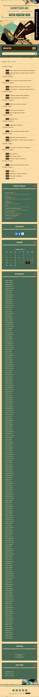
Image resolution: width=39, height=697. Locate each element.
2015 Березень (9, 397)
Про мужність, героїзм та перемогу (19, 147)
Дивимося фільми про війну (17, 137)
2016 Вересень (9, 431)
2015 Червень (9, 403)
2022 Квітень (8, 552)
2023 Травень (9, 565)
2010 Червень (9, 301)
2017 (9, 61)
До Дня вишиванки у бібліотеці (18, 98)
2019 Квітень (8, 485)
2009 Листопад (9, 288)
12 (23, 257)
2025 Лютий (8, 605)
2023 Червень (9, 567)
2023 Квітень (8, 563)
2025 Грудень (9, 622)
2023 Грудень (9, 578)
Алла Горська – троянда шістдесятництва (21, 89)
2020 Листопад (9, 521)
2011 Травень (9, 317)
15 (6, 260)
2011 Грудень (9, 328)
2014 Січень (8, 372)
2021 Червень (9, 533)
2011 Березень (9, 313)
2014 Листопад (9, 389)
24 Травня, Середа (7, 91)
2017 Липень (8, 450)
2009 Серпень (9, 282)
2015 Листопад (9, 412)
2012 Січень (8, 330)
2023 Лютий (8, 559)
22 (6, 262)
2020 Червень (9, 512)
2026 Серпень (9, 638)
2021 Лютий (8, 525)
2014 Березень (9, 374)
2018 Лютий (8, 464)
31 (15, 265)
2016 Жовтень (9, 433)
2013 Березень (9, 355)
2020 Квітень (8, 508)
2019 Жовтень (9, 496)
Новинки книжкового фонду (12, 208)
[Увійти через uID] (16, 233)
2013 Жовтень (9, 366)
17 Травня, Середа (7, 115)
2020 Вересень (9, 517)
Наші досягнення (10, 212)
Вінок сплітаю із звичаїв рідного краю (20, 80)
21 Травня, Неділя (7, 106)
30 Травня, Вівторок (7, 76)
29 (6, 265)
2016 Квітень (8, 422)
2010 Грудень (9, 307)
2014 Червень (9, 380)
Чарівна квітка (13, 119)
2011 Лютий (8, 311)
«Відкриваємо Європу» (16, 125)
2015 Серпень (9, 406)
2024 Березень (9, 584)
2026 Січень (8, 624)
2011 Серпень (9, 320)
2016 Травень (9, 424)
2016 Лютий (8, 418)
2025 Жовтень (9, 621)
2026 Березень (9, 628)
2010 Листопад (9, 305)
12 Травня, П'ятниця (7, 127)
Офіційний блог (9, 671)
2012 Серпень (9, 341)
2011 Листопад (9, 326)
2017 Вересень (9, 454)
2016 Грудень (9, 437)
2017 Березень (9, 443)
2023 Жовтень (9, 575)
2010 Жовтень (9, 303)
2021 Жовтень (9, 540)
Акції (6, 205)
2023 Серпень (9, 571)
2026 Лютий (8, 626)
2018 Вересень (9, 473)
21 (32, 260)
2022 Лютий (8, 548)
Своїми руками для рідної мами (18, 131)
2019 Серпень (9, 492)
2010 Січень (8, 292)
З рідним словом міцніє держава (19, 95)
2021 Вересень (9, 538)
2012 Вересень (9, 343)
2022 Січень (8, 546)
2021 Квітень (8, 529)
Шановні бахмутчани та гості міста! (19, 86)
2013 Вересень (9, 364)
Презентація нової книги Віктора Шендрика (22, 70)
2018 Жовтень (9, 475)
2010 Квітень (8, 298)
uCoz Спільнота (9, 673)
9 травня (12, 171)
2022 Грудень (9, 556)
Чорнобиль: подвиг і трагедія (18, 173)
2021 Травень (9, 531)
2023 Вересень (9, 573)
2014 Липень (8, 382)
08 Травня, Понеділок (8, 149)
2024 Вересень (9, 596)
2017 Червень (9, 449)
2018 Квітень (8, 468)
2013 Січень (8, 351)
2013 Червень (9, 361)
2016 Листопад (9, 435)
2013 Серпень (9, 363)
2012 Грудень (9, 349)
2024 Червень (9, 590)
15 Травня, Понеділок (8, 121)
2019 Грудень (9, 500)
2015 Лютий (8, 395)
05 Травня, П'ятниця (7, 161)
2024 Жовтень (9, 598)
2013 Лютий (8, 353)
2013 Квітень (8, 357)
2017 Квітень (8, 445)
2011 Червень (9, 319)
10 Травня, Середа (7, 143)
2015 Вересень (9, 408)
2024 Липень (8, 592)
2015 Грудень (9, 414)
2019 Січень (8, 479)
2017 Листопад (9, 458)
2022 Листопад (9, 554)
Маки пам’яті (13, 153)
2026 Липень (8, 636)
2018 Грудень (9, 477)
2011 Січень (8, 309)
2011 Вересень (9, 322)
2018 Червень (9, 471)
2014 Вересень (9, 385)
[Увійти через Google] (22, 233)
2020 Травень (9, 510)
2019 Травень (9, 487)
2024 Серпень (9, 594)
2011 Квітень (8, 315)
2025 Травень (9, 611)
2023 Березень (9, 561)
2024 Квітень (8, 586)
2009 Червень (9, 280)
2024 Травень (9, 588)
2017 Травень (9, 447)
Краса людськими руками (17, 112)
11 (19, 257)
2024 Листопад (9, 600)
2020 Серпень (9, 515)
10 (15, 257)
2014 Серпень (9, 384)
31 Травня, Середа (7, 66)
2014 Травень (9, 378)
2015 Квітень (8, 399)
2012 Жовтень (9, 345)
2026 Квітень (8, 630)
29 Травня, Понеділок (8, 82)
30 (11, 265)
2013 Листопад (9, 368)
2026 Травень (9, 632)
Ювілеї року (8, 218)
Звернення (8, 202)
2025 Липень (8, 615)
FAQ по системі (9, 675)
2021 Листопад (9, 542)
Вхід (28, 15)
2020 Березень (9, 506)
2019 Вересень (9, 494)
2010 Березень (9, 296)
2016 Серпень (9, 429)
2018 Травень (9, 470)
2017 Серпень (9, 452)
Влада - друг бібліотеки (11, 215)
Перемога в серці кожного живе (18, 165)
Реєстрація (20, 15)
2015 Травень (9, 401)
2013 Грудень (9, 370)
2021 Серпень (9, 536)
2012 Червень (9, 338)
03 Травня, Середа (7, 167)
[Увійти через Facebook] (19, 233)
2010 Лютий (8, 294)
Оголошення (8, 197)
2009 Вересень (9, 284)
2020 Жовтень (9, 519)
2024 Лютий (8, 582)
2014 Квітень (8, 376)
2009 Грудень (9, 290)
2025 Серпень (9, 617)
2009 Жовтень (9, 286)
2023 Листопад (9, 577)
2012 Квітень (8, 336)
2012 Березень (9, 334)
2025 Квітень (8, 609)
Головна (12, 15)
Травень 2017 (19, 249)
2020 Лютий (8, 504)
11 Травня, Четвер (7, 133)
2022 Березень (9, 550)
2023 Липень (8, 569)
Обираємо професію (15, 176)
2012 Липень (8, 340)
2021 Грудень (9, 544)
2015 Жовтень (9, 410)
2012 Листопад (9, 347)
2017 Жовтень (9, 456)
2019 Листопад (9, 498)
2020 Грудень (9, 523)
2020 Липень (8, 514)
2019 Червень (9, 489)
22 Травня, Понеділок (8, 100)
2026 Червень (9, 634)
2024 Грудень (9, 601)
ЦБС (19, 8)
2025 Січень (8, 603)
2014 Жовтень (9, 387)
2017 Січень (8, 439)
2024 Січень (8, 580)
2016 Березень (9, 420)
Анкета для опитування (16, 110)
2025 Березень (9, 607)
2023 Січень (8, 557)
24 (15, 262)
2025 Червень (9, 613)
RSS (31, 11)
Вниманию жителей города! (17, 104)
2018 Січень (8, 462)
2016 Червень (9, 426)
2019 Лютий (8, 481)
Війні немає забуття (15, 156)
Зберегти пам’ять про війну (17, 158)
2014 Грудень (9, 391)
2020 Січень (8, 502)
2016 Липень (8, 428)
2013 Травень (9, 359)
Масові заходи (9, 192)
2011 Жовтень (9, 324)
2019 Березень (9, 483)
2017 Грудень (9, 460)
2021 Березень (9, 527)
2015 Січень (8, 393)
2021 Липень (8, 535)
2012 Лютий (8, 332)
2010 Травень (9, 299)
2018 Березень (9, 466)
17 (15, 260)
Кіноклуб (12, 178)
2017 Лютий (8, 441)
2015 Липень (8, 405)
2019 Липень (8, 491)
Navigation (7, 48)
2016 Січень (8, 416)
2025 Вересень (9, 619)
